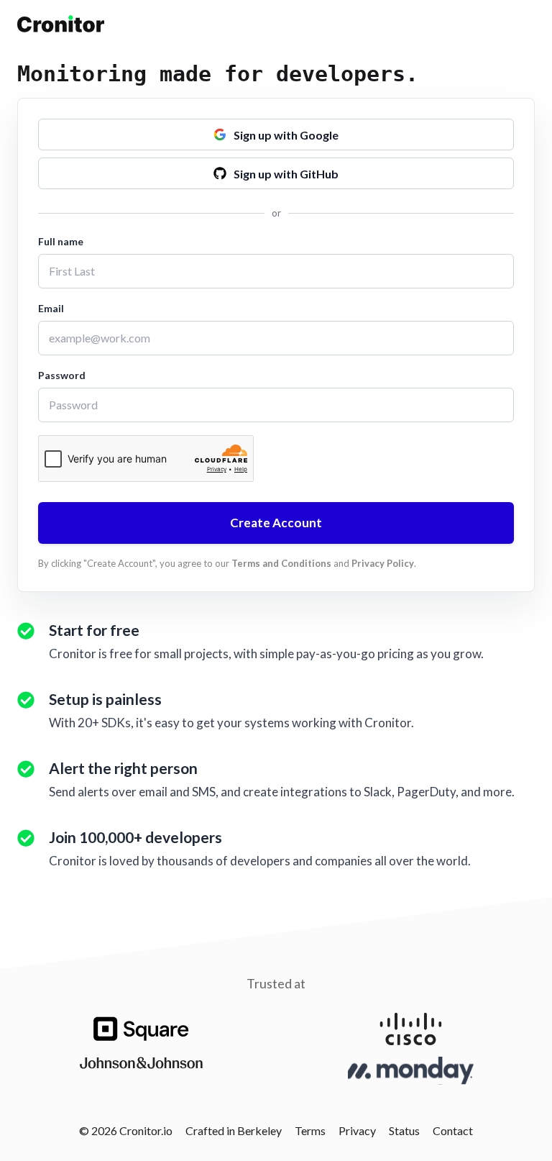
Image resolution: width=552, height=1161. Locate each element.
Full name (60, 241)
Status (404, 1130)
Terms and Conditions (281, 563)
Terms (310, 1130)
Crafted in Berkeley (233, 1130)
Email (51, 308)
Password (62, 375)
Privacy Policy (382, 563)
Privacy (357, 1130)
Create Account (276, 522)
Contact (453, 1130)
